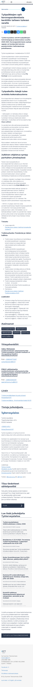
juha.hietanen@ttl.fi (8, 362)
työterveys (25, 333)
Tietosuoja (4, 670)
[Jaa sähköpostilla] (24, 32)
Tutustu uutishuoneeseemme (15, 635)
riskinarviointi (6, 333)
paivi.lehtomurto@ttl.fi (9, 382)
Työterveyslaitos (21, 26)
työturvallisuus (7, 336)
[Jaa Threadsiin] (15, 32)
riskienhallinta (21, 329)
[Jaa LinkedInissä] (8, 32)
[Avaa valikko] (12, 2)
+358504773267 (11, 359)
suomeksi (4, 680)
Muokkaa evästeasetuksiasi (9, 673)
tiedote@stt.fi (5, 658)
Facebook (4, 667)
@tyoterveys (11, 477)
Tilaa (5, 505)
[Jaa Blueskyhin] (18, 32)
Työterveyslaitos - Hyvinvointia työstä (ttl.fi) (16, 400)
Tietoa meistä (5, 467)
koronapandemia (8, 329)
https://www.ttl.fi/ (7, 429)
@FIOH (20, 477)
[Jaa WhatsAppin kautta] (21, 32)
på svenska (18, 680)
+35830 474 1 (5, 426)
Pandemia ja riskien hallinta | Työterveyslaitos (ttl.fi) (14, 292)
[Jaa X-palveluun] (11, 32)
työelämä (16, 333)
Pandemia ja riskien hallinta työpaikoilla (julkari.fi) (18, 228)
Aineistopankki (6, 473)
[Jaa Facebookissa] (5, 32)
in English (11, 680)
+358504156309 (10, 380)
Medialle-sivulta (6, 469)
